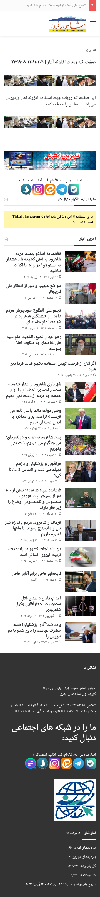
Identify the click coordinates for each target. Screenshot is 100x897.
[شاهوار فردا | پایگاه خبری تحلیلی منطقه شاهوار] (67, 23)
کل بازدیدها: (87, 866)
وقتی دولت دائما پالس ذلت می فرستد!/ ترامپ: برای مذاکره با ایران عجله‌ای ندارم (35, 416)
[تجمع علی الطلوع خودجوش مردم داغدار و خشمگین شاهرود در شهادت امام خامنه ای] (80, 318)
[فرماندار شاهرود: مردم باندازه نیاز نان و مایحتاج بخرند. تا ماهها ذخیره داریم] (80, 530)
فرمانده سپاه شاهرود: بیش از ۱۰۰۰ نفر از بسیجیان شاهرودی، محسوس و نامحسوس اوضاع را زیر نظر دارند (33, 499)
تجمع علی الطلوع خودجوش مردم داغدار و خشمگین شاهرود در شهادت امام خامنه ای (33, 316)
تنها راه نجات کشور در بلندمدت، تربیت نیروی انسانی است (34, 552)
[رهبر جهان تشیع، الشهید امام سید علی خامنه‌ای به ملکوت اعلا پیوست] (80, 344)
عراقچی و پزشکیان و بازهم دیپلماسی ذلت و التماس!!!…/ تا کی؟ (35, 469)
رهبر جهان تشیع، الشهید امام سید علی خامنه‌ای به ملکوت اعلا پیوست (34, 342)
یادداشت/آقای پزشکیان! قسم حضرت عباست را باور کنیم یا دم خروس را (34, 630)
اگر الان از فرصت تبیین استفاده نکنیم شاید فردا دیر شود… (53, 366)
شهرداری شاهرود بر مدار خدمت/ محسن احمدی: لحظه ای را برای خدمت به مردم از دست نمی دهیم (33, 390)
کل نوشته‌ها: (87, 875)
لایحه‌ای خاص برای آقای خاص (36, 573)
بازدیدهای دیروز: (83, 857)
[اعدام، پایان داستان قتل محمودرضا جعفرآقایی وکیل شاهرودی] (80, 606)
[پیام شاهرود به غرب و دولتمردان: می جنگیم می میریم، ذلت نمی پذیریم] (80, 445)
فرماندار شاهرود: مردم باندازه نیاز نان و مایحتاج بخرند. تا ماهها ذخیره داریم (33, 528)
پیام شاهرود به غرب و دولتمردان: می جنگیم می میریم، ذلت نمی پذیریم (33, 443)
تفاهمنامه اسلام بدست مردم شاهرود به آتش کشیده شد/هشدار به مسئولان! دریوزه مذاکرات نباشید (33, 262)
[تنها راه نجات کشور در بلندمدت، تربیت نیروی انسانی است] (80, 557)
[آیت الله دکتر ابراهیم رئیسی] (50, 81)
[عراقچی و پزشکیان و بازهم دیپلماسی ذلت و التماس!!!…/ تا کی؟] (80, 471)
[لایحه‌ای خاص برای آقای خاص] (80, 581)
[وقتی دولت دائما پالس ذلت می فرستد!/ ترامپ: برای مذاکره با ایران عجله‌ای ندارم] (80, 418)
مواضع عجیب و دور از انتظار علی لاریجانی (33, 289)
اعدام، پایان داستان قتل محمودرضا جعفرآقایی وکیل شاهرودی (38, 604)
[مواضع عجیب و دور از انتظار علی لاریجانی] (80, 293)
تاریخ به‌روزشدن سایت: (79, 884)
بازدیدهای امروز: (84, 848)
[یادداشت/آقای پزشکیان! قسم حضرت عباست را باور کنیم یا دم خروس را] (80, 632)
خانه (89, 51)
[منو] (93, 25)
